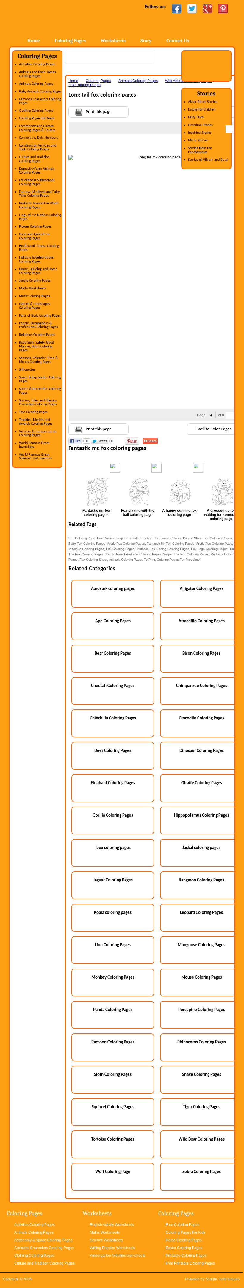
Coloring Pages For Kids (185, 1232)
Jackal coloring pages (201, 848)
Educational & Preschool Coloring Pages (36, 182)
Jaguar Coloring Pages (113, 880)
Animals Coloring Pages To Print (132, 559)
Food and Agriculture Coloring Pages (34, 236)
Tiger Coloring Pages (201, 1107)
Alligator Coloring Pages (201, 589)
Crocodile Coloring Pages (201, 718)
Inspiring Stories (200, 133)
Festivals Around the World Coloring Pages (38, 205)
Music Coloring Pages (34, 296)
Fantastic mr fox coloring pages (96, 512)
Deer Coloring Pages (112, 751)
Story (145, 40)
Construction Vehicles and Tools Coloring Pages (37, 147)
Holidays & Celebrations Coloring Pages (36, 259)
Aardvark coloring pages (113, 589)
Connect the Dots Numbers (38, 138)
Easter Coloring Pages (184, 1248)
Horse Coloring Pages (184, 1240)
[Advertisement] (157, 146)
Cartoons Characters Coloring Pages (44, 1248)
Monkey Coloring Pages (112, 977)
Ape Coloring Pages (113, 621)
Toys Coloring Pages (33, 412)
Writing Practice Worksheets (112, 1248)
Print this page (98, 112)
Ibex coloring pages (113, 848)
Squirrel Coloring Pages (113, 1107)
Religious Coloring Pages (37, 335)
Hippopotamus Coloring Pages (201, 815)
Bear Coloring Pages (113, 653)
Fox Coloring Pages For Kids (118, 538)
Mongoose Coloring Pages (201, 945)
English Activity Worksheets (112, 1225)
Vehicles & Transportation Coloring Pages (37, 433)
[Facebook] (176, 8)
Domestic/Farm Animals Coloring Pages (37, 170)
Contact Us (177, 40)
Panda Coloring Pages (112, 1010)
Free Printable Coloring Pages (190, 1263)
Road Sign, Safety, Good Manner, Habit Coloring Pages (36, 346)
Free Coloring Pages (182, 1225)
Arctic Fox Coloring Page (214, 543)
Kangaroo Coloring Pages (201, 880)
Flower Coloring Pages (35, 227)
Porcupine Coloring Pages (201, 1010)
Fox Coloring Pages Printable (127, 549)
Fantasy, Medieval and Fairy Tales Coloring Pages (39, 194)
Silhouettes (27, 369)
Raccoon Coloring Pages (112, 1042)
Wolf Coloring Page (112, 1172)
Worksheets (113, 40)
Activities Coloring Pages (37, 64)
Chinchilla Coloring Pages (113, 718)
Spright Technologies (222, 1279)
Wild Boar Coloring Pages (202, 1139)
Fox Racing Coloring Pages (169, 549)
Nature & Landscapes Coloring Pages (34, 306)
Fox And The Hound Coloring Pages (166, 538)
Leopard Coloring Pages (201, 913)
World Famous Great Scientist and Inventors (35, 456)
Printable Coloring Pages (186, 1256)
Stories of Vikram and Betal (208, 160)
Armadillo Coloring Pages (202, 621)
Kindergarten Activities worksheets (117, 1256)
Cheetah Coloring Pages (112, 686)
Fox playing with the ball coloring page (137, 512)
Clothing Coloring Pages (36, 111)
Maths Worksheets (32, 288)
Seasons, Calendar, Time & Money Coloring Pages (38, 360)
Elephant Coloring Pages (113, 783)
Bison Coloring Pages (201, 653)
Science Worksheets (106, 1240)
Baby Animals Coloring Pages (40, 91)
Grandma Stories (200, 125)
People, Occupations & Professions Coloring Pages (38, 325)
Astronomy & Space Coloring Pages (43, 1240)
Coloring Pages (70, 40)
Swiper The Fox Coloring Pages (186, 554)
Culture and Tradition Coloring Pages (34, 159)
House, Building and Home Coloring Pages (38, 271)
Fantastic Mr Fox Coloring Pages (170, 543)
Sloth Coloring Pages (113, 1075)
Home (57, 17)
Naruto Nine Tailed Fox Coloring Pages (133, 554)
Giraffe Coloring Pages (201, 783)
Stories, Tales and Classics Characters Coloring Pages (38, 402)
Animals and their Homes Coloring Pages (37, 74)
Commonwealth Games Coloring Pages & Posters (37, 128)
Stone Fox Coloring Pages (213, 538)
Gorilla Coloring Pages (113, 815)
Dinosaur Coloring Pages (201, 751)
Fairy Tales (196, 117)
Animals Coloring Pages (36, 84)
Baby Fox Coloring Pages (86, 543)
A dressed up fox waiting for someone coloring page (221, 514)
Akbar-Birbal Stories (202, 102)
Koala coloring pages (113, 913)
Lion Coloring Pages (113, 945)
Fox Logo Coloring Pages (209, 549)
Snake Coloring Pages (201, 1075)
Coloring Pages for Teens (37, 118)
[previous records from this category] (229, 129)
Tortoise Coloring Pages (112, 1139)
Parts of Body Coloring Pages (40, 315)
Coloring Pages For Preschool (178, 559)
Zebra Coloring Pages (201, 1172)
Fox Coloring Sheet (93, 559)
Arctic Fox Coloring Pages (126, 543)
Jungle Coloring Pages (35, 281)
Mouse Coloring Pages (201, 977)
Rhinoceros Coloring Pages (201, 1042)
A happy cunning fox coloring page (179, 512)
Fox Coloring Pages (84, 85)
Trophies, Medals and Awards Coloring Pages (35, 422)
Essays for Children (201, 109)
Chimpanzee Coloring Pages (201, 686)
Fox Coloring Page (81, 538)
